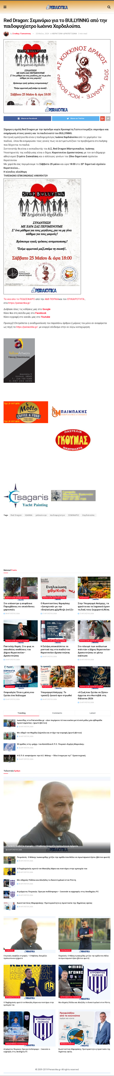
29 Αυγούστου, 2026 (25, 861)
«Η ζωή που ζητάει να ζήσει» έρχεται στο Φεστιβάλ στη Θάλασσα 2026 (93, 695)
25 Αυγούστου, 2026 (86, 659)
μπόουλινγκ (41, 515)
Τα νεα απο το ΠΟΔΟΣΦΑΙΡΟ (19, 299)
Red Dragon (16, 515)
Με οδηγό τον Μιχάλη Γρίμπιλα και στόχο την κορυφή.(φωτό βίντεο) (49, 733)
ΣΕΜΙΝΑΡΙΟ (73, 515)
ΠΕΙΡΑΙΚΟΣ (66, 950)
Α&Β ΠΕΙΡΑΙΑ (52, 299)
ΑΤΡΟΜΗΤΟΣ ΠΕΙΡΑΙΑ (70, 997)
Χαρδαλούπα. (88, 515)
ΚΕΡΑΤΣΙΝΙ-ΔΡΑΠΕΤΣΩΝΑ (64, 33)
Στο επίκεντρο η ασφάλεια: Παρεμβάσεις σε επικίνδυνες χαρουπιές (19, 606)
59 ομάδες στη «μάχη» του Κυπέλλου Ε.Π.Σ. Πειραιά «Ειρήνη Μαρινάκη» (50, 744)
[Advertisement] (57, 543)
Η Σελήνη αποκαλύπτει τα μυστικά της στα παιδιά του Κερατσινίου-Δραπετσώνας (55, 649)
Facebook (40, 313)
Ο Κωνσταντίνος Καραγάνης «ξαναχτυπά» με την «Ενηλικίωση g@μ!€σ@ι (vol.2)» (57, 606)
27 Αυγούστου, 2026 (49, 613)
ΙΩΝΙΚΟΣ (10, 950)
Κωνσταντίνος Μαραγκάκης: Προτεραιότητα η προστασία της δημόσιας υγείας (54, 903)
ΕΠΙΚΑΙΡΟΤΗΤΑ (75, 299)
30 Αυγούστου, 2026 (14, 850)
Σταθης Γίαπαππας (21, 33)
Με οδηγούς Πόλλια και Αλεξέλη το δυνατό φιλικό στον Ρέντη (46, 880)
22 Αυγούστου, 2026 (86, 702)
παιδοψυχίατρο (57, 515)
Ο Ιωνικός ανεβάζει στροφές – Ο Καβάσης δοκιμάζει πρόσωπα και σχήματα (42, 846)
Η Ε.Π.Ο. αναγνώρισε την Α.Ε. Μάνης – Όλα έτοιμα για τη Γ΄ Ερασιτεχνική (51, 755)
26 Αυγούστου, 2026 (12, 659)
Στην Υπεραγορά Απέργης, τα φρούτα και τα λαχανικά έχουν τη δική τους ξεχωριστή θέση (94, 606)
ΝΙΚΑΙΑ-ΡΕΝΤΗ (67, 1044)
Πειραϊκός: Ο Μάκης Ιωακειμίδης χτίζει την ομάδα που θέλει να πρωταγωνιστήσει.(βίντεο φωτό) (63, 857)
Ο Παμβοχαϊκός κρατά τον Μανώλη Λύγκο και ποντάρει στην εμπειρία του (52, 868)
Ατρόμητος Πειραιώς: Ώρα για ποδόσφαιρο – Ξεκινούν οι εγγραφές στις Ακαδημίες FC (58, 891)
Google (46, 309)
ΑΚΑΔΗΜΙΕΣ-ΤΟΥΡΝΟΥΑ (16, 1044)
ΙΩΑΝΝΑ (28, 515)
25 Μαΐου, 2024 (42, 33)
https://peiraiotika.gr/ (19, 303)
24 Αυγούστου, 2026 (49, 699)
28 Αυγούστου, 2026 (12, 613)
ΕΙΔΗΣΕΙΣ (84, 598)
